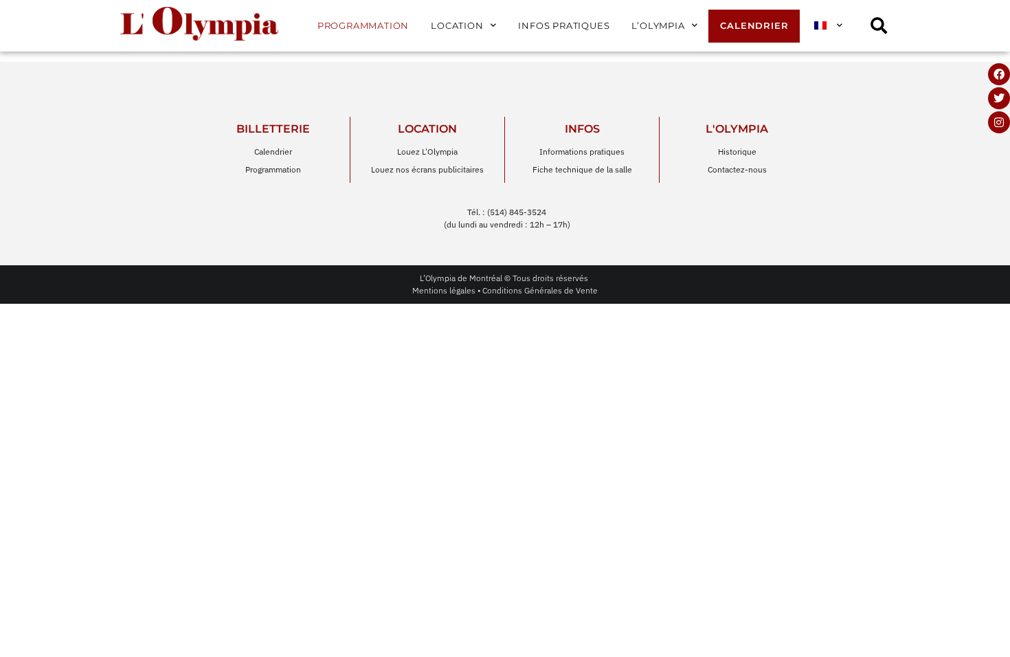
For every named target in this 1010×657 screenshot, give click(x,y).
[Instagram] (999, 122)
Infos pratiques (563, 26)
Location (457, 26)
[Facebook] (999, 74)
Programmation (363, 26)
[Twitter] (999, 98)
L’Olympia (657, 26)
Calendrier (754, 26)
